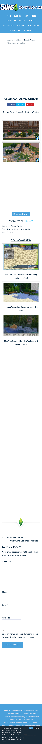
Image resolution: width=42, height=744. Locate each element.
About (37, 728)
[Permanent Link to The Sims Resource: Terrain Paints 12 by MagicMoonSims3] (21, 269)
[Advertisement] (21, 71)
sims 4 (15, 229)
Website (6, 617)
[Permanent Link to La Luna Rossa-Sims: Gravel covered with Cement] (21, 301)
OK (31, 728)
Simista (28, 221)
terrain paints (24, 229)
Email (5, 605)
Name (5, 592)
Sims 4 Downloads (21, 7)
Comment (7, 561)
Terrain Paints (16, 226)
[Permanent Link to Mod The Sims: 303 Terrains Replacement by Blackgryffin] (21, 335)
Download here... (21, 214)
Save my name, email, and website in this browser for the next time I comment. (20, 635)
